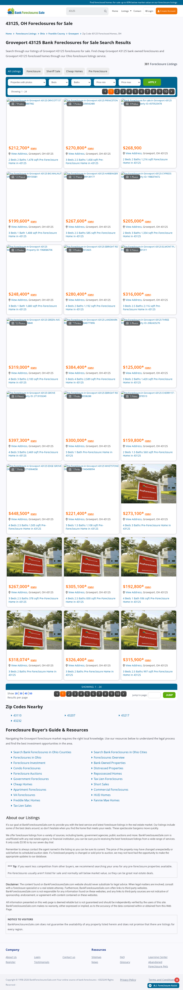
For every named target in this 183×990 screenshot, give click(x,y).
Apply (152, 82)
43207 (71, 715)
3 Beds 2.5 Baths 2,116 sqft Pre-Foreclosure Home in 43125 (142, 307)
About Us (11, 957)
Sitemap (96, 957)
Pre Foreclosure (98, 71)
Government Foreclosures (31, 779)
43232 (17, 721)
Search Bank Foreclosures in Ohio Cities (120, 752)
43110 (17, 715)
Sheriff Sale (53, 71)
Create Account (167, 10)
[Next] (172, 91)
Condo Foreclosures (27, 768)
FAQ (122, 957)
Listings (125, 10)
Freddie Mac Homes (26, 800)
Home (115, 10)
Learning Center (158, 957)
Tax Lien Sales (22, 806)
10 (165, 91)
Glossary (125, 962)
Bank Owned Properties (110, 763)
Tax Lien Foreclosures (108, 779)
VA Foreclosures (24, 795)
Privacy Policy (128, 979)
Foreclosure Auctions (27, 773)
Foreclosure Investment (29, 763)
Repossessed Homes (108, 773)
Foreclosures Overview (109, 757)
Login (150, 10)
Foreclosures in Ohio (27, 757)
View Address (19, 153)
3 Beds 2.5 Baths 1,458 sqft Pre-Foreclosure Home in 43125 (84, 161)
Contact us (69, 957)
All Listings (14, 71)
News (95, 962)
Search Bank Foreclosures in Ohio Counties (42, 752)
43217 (125, 715)
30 (21, 693)
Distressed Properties (108, 768)
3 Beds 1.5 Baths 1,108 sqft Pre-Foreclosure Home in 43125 (84, 527)
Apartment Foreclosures (29, 790)
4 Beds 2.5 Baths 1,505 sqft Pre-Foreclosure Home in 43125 (27, 527)
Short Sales (101, 784)
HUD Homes (102, 795)
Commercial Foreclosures (111, 790)
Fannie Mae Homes (107, 800)
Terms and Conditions (162, 979)
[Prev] (105, 91)
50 (30, 693)
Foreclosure (34, 71)
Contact (137, 10)
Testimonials (41, 962)
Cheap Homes (74, 71)
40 (25, 693)
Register (11, 962)
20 (16, 693)
